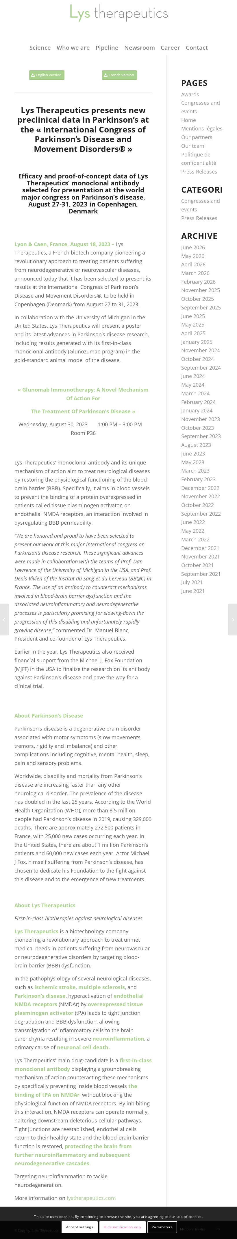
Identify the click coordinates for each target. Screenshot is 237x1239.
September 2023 (201, 436)
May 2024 (192, 384)
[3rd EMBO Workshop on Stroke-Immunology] (232, 619)
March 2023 (195, 470)
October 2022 (197, 505)
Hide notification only (122, 1227)
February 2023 (198, 479)
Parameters (162, 1227)
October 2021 (197, 565)
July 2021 (192, 582)
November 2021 (200, 556)
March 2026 (195, 273)
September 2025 (201, 307)
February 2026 (198, 281)
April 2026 (193, 264)
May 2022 (192, 530)
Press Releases (199, 171)
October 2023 (197, 427)
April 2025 (193, 333)
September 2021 (201, 573)
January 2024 (196, 410)
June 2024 (193, 376)
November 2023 (200, 419)
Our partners (196, 137)
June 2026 (193, 247)
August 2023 (196, 444)
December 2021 (200, 548)
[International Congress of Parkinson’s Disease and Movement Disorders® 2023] (4, 619)
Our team (192, 145)
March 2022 (195, 539)
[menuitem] (40, 47)
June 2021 (193, 590)
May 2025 (192, 324)
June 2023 (193, 453)
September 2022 (201, 513)
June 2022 (193, 522)
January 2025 (196, 341)
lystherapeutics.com (91, 1197)
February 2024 (198, 402)
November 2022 (200, 496)
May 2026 (192, 255)
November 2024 (200, 350)
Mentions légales (202, 128)
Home (188, 120)
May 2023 (192, 462)
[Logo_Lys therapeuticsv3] (118, 20)
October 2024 (197, 358)
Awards (190, 94)
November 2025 (200, 290)
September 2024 (201, 367)
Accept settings (79, 1227)
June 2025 (193, 316)
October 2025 (197, 298)
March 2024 (195, 393)
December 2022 (200, 487)
